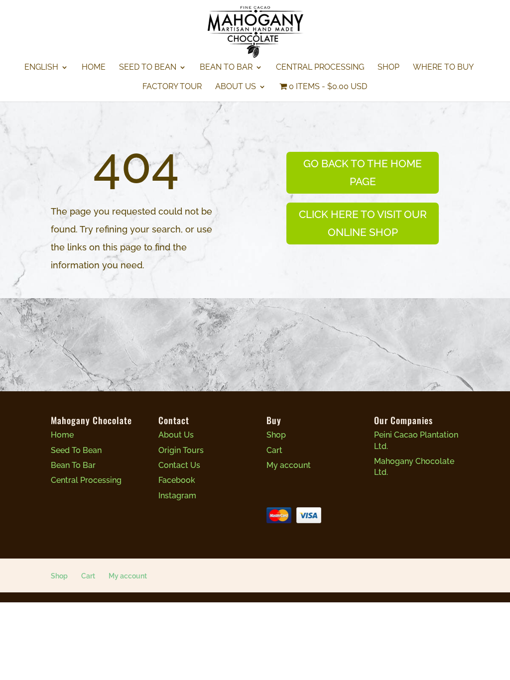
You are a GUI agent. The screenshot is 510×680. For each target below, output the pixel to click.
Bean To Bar (226, 68)
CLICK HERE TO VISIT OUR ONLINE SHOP (363, 223)
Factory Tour (172, 87)
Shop (388, 68)
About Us (235, 87)
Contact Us (179, 465)
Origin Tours (181, 450)
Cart (274, 450)
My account (288, 465)
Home (94, 68)
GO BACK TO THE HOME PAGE (362, 172)
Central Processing (320, 68)
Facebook (176, 480)
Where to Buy (443, 68)
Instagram (177, 495)
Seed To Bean (147, 68)
